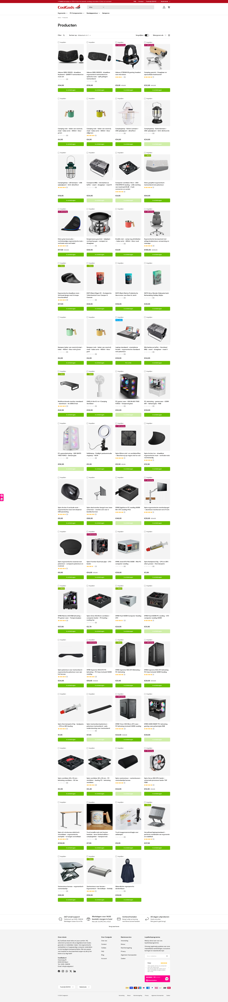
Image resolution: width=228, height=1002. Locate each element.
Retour (123, 944)
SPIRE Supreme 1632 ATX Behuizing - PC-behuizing (128, 671)
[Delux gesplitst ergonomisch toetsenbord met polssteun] (157, 167)
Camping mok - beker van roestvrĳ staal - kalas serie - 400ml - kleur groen (70, 131)
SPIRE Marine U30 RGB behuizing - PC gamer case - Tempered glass (70, 617)
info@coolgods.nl (67, 966)
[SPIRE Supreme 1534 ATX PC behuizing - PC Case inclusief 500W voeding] (100, 654)
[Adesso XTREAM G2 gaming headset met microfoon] (128, 57)
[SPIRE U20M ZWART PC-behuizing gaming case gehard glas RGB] (157, 709)
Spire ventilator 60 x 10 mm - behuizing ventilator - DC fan (68, 779)
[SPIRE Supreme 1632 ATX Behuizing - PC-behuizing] (128, 654)
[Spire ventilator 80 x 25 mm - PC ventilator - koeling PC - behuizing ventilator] (100, 763)
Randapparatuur (92, 13)
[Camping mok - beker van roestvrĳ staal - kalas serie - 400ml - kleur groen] (71, 113)
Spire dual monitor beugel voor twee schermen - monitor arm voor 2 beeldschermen (99, 510)
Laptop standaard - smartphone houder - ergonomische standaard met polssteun (127, 349)
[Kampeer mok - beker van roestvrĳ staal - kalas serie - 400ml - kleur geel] (100, 332)
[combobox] (120, 7)
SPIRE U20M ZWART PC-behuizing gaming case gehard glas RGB (156, 725)
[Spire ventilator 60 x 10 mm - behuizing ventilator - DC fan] (71, 763)
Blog (102, 955)
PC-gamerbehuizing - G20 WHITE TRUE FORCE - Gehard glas (69, 454)
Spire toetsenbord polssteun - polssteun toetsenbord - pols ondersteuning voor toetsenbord (98, 726)
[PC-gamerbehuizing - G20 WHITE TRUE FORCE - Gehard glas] (71, 438)
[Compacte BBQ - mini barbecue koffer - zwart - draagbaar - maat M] (100, 167)
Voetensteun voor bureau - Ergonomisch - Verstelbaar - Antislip (99, 888)
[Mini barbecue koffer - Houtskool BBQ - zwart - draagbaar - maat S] (157, 332)
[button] (169, 7)
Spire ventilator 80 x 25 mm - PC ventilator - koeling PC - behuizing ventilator (99, 780)
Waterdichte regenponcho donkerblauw (124, 888)
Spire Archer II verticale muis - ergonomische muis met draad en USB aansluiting (70, 510)
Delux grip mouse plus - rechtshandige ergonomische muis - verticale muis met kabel (71, 241)
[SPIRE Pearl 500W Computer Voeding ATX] (128, 600)
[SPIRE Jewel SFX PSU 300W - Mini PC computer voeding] (128, 546)
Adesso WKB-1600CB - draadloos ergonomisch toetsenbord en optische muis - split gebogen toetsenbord (98, 75)
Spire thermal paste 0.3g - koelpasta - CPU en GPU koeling (70, 725)
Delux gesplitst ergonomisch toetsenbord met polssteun (154, 184)
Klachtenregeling (126, 948)
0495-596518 (65, 964)
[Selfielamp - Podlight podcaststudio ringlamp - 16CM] (100, 438)
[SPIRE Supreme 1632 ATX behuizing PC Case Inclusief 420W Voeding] (157, 654)
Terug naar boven (114, 926)
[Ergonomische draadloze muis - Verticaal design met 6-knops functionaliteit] (71, 278)
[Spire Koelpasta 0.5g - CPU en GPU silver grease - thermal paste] (157, 546)
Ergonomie (61, 13)
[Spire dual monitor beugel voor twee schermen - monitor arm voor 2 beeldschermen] (100, 492)
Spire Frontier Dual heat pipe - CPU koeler (99, 563)
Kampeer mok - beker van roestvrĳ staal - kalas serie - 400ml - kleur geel (99, 349)
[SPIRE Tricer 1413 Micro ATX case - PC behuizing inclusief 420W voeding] (128, 709)
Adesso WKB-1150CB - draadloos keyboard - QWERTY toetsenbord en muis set (70, 74)
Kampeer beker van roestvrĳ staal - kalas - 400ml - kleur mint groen (70, 348)
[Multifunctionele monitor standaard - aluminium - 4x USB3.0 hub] (71, 386)
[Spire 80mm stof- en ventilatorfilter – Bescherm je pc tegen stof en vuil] (128, 438)
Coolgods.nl (65, 995)
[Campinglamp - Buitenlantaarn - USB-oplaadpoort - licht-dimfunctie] (157, 113)
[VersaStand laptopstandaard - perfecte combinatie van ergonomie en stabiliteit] (157, 817)
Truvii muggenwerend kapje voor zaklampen (126, 833)
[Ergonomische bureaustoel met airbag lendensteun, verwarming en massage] (157, 224)
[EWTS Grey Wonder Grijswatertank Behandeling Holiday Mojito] (157, 278)
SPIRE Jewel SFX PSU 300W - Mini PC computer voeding (128, 563)
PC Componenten (76, 13)
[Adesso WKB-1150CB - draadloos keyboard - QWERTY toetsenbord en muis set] (71, 57)
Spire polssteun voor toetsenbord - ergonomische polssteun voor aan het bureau (70, 672)
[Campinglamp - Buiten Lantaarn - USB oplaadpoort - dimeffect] (128, 113)
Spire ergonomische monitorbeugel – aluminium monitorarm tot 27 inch (156, 509)
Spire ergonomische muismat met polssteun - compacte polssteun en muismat (70, 564)
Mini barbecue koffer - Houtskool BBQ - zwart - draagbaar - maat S (156, 348)
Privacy (123, 951)
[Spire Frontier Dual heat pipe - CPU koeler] (100, 546)
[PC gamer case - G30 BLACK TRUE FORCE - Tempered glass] (128, 386)
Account (104, 958)
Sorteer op (73, 35)
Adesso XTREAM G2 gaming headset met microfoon (128, 73)
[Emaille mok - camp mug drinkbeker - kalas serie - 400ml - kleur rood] (128, 224)
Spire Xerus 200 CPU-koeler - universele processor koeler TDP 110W (155, 780)
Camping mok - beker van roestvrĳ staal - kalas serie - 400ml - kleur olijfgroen (99, 131)
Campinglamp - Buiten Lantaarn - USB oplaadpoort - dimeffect (127, 130)
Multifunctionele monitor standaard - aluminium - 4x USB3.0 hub (70, 402)
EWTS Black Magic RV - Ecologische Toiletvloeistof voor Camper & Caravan (99, 295)
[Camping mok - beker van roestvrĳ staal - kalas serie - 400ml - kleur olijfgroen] (100, 113)
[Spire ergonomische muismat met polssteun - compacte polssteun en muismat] (71, 546)
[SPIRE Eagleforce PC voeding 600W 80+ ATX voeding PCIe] (128, 492)
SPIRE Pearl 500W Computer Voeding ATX (128, 617)
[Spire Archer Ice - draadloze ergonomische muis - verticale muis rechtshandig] (157, 438)
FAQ (135, 1)
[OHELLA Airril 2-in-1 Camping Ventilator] (100, 386)
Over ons (104, 941)
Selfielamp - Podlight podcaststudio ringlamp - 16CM (99, 454)
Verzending (124, 941)
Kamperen (105, 13)
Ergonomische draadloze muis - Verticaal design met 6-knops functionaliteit (69, 295)
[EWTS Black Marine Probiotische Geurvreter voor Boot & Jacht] (128, 278)
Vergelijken (139, 35)
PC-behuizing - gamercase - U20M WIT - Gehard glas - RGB (156, 402)
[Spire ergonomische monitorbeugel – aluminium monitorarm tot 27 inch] (157, 492)
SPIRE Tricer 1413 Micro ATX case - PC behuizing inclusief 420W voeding (128, 725)
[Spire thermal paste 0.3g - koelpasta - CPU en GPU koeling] (71, 709)
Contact (141, 1)
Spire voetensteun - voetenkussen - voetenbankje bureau (128, 779)
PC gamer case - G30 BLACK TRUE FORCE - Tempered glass (127, 402)
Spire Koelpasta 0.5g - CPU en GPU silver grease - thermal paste (156, 563)
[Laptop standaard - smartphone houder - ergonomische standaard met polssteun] (128, 332)
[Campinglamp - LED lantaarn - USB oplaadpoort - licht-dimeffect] (71, 167)
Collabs (103, 948)
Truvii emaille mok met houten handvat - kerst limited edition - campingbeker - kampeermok (98, 834)
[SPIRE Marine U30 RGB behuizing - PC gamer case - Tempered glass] (71, 600)
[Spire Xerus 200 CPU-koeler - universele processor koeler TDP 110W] (157, 763)
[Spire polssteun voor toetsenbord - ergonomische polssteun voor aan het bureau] (71, 654)
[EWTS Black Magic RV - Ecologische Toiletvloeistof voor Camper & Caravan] (100, 278)
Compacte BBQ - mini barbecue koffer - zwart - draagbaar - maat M (99, 184)
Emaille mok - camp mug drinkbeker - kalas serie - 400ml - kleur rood (128, 240)
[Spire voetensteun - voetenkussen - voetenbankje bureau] (128, 763)
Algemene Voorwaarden (129, 955)
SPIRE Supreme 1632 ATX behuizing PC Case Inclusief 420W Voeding (156, 671)
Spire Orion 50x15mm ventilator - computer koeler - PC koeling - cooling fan (98, 618)
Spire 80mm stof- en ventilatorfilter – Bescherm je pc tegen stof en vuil (128, 454)
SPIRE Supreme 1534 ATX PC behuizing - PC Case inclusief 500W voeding (99, 672)
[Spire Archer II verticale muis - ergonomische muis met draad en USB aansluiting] (71, 492)
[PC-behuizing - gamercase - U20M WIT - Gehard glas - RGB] (157, 386)
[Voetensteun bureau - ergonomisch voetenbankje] (71, 871)
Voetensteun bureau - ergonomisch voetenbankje (70, 888)
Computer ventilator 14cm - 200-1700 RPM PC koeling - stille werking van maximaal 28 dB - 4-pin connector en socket (128, 186)
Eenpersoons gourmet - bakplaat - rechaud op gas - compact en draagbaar (99, 241)
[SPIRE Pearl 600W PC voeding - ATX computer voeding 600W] (157, 600)
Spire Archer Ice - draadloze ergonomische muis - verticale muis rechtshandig (157, 455)
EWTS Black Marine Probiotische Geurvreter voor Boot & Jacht (126, 294)
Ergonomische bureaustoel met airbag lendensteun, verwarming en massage (156, 241)
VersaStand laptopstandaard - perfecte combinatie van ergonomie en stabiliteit (157, 834)
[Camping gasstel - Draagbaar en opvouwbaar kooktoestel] (157, 57)
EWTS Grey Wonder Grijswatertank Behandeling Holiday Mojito (156, 294)
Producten (65, 17)
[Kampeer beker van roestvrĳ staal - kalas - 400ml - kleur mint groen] (71, 332)
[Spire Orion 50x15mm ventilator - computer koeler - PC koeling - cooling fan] (100, 600)
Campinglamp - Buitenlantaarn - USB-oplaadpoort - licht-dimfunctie (156, 130)
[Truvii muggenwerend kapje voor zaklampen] (128, 817)
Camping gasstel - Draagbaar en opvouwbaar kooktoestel (155, 73)
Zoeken (123, 958)
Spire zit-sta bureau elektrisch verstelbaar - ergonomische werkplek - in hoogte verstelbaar (69, 834)
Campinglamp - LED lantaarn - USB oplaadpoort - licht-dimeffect (70, 184)
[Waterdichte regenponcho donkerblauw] (128, 871)
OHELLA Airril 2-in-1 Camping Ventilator (97, 402)
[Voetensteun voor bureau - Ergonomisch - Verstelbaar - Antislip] (100, 871)
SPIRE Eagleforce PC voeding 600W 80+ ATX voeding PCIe (127, 509)
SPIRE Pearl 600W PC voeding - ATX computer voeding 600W (156, 617)
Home (59, 17)
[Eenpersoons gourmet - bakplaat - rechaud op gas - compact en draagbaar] (100, 224)
